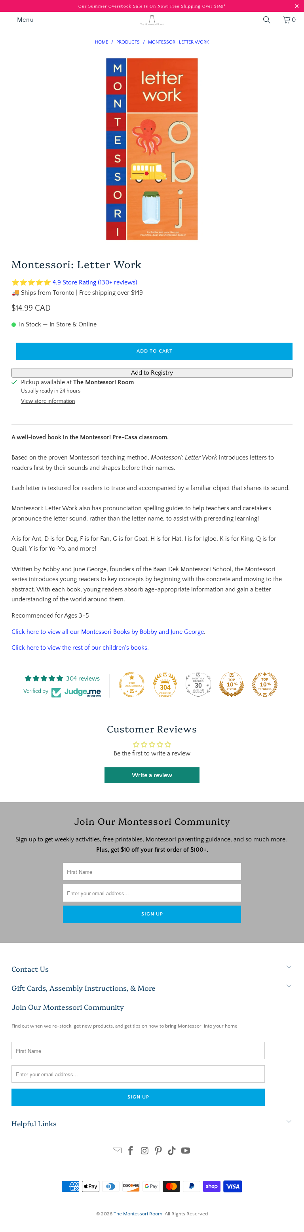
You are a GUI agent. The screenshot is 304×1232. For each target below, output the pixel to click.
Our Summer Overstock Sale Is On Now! (124, 6)
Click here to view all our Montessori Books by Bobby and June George (107, 631)
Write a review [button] (152, 775)
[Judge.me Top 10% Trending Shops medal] (264, 684)
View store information (48, 401)
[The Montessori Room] (152, 20)
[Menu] (4, 20)
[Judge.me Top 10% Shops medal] (231, 684)
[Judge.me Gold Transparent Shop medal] (131, 684)
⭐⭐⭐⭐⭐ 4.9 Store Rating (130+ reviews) (74, 282)
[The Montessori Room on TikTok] (172, 1151)
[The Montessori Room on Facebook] (131, 1151)
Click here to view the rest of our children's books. (80, 647)
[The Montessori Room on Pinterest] (159, 1151)
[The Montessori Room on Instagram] (145, 1151)
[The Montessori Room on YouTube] (186, 1151)
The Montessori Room (138, 1214)
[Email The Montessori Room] (117, 1151)
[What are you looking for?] (266, 20)
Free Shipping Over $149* (198, 6)
